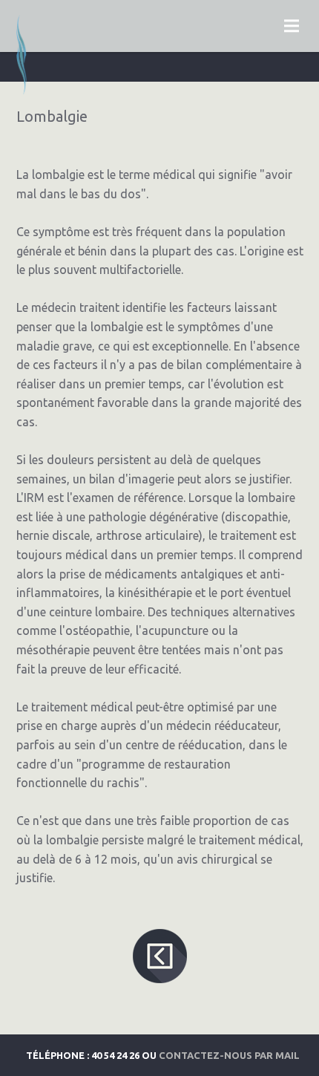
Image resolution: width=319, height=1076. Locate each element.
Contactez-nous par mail (229, 1055)
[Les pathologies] (159, 988)
